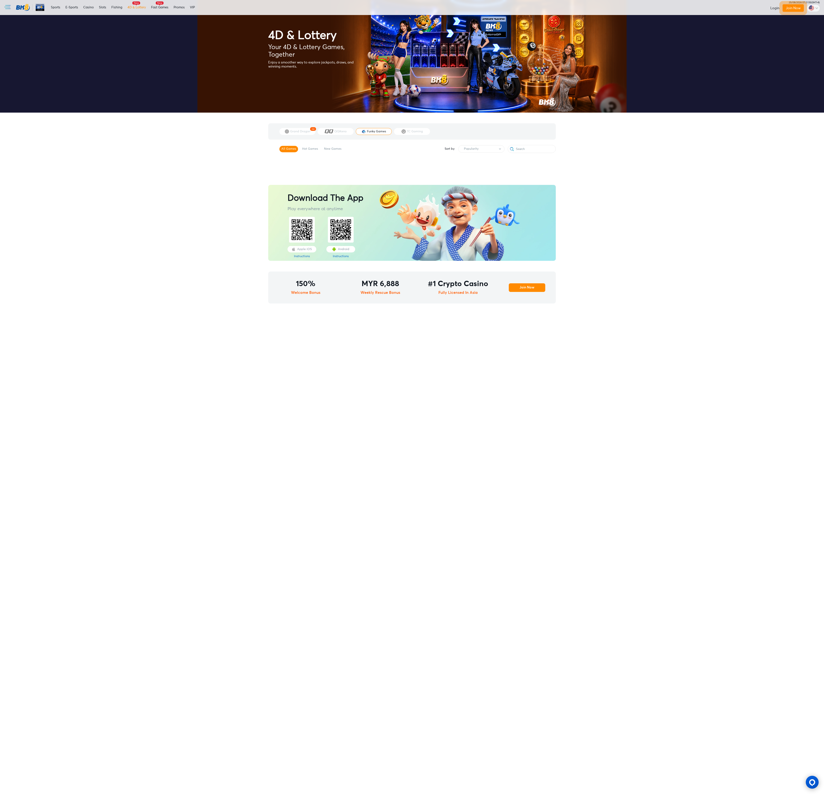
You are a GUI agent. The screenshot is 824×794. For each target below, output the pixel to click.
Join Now (793, 8)
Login (774, 8)
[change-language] (813, 8)
